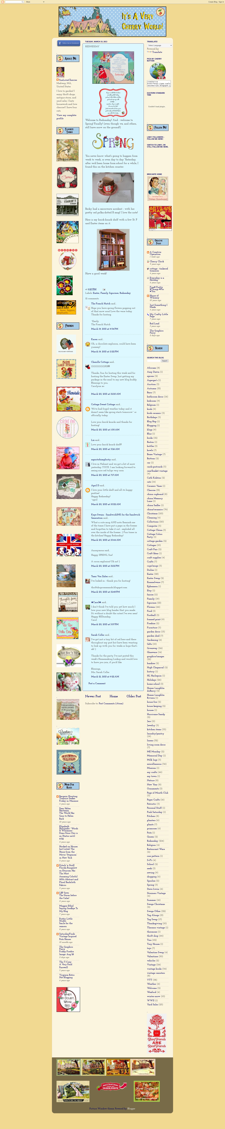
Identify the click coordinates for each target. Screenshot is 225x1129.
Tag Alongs (153, 915)
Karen (94, 339)
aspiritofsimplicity (101, 460)
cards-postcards (154, 467)
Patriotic (151, 804)
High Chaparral (155, 668)
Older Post (134, 696)
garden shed (153, 636)
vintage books (154, 969)
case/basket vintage (157, 471)
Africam (151, 368)
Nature (151, 780)
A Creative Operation (155, 253)
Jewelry (151, 725)
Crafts (150, 562)
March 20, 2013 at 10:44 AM (106, 540)
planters (151, 820)
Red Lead (154, 324)
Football (151, 615)
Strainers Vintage (156, 893)
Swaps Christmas (156, 904)
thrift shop (152, 936)
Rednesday (125, 293)
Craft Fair (152, 549)
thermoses (152, 932)
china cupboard (155, 494)
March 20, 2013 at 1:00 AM (105, 430)
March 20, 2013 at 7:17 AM (105, 475)
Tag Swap (152, 919)
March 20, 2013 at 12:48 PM (105, 592)
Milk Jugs (152, 760)
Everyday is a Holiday (157, 279)
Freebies (151, 623)
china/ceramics (155, 509)
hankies (151, 663)
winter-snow (153, 996)
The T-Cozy (65, 962)
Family (104, 293)
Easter (96, 293)
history (151, 672)
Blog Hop (151, 421)
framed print (154, 619)
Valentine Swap (155, 952)
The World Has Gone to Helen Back (66, 816)
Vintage (151, 965)
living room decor (156, 745)
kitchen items (154, 729)
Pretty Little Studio (65, 920)
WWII (150, 1001)
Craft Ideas (152, 553)
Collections (152, 522)
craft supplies (154, 558)
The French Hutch (100, 304)
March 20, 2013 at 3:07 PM (104, 624)
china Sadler (153, 505)
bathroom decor (155, 397)
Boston (150, 442)
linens (150, 741)
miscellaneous (154, 764)
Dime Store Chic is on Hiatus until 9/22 (68, 836)
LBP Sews (64, 893)
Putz (149, 833)
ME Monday (153, 752)
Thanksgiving (154, 923)
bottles (150, 446)
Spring (150, 885)
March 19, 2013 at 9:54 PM (104, 329)
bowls (150, 450)
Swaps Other (154, 911)
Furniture (152, 628)
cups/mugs (152, 566)
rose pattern (153, 856)
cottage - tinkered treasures (159, 270)
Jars (149, 721)
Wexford (151, 992)
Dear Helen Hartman (65, 809)
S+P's (149, 860)
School (150, 864)
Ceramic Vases (154, 486)
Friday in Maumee (68, 801)
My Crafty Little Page (159, 315)
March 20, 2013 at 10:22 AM (106, 504)
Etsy (149, 591)
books (150, 438)
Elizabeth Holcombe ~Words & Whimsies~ (68, 828)
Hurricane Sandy (156, 714)
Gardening (152, 640)
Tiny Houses (153, 944)
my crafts (152, 772)
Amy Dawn (153, 372)
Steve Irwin (153, 889)
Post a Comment (97, 683)
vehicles (151, 961)
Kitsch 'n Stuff (66, 865)
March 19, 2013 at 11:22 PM (104, 352)
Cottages (151, 545)
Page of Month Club (157, 793)
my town (152, 776)
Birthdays (152, 417)
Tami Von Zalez (99, 576)
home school (153, 684)
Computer (152, 526)
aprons (150, 376)
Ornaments (153, 789)
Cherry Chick (157, 262)
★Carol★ (96, 602)
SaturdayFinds (67, 934)
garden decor (153, 632)
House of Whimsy (154, 297)
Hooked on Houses (68, 847)
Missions (151, 768)
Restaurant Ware (156, 849)
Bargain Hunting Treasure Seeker (68, 797)
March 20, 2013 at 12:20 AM (106, 394)
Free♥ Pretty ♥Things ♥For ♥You (157, 289)
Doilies (150, 570)
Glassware (152, 652)
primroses (152, 829)
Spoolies (151, 881)
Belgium (151, 405)
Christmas (152, 514)
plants (150, 825)
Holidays (151, 680)
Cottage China (154, 530)
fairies (150, 595)
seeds (149, 868)
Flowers (151, 607)
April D (95, 486)
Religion (151, 845)
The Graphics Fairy (66, 948)
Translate (157, 52)
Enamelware (153, 582)
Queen (150, 837)
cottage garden (155, 541)
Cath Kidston (154, 478)
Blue (149, 434)
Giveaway (152, 648)
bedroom (151, 401)
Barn (149, 393)
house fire (152, 702)
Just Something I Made (158, 306)
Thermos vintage (156, 928)
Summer (151, 900)
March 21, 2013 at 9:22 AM (105, 677)
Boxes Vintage (154, 454)
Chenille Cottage (100, 362)
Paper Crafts (153, 800)
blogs (149, 430)
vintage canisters (156, 973)
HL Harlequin (154, 676)
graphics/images (155, 656)
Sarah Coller (97, 635)
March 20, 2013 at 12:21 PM (105, 566)
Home (114, 696)
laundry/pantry (155, 734)
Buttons (151, 459)
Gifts (149, 644)
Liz (92, 440)
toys (149, 948)
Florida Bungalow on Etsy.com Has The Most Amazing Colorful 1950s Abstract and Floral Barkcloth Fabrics (68, 876)
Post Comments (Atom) (111, 704)
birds (149, 409)
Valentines (152, 956)
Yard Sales (152, 1005)
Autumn (151, 389)
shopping (152, 877)
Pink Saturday (154, 812)
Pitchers (151, 816)
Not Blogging (66, 977)
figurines (113, 293)
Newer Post (93, 696)
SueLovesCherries (68, 80)
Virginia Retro (66, 975)
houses (150, 710)
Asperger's (152, 380)
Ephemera (152, 586)
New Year (152, 785)
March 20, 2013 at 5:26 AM (105, 449)
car (148, 463)
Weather (151, 984)
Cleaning (152, 518)
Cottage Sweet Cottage (103, 404)
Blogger (131, 1109)
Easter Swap (153, 578)
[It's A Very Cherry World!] (158, 78)
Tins (149, 940)
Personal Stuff (154, 808)
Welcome (152, 988)
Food (149, 611)
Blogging (151, 426)
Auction (151, 384)
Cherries (151, 490)
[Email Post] (104, 289)
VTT (149, 980)
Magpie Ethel (66, 906)
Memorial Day (154, 756)
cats (149, 482)
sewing (150, 873)
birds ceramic (154, 413)
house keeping (154, 706)
